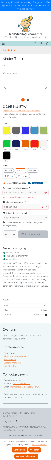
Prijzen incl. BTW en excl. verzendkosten (21, 110)
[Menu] (3, 43)
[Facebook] (16, 421)
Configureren (19, 449)
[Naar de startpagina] (25, 23)
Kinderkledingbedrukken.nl (23, 412)
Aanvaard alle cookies (26, 456)
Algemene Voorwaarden (15, 356)
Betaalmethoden (11, 366)
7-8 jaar (32, 170)
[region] (25, 87)
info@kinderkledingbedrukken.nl (24, 386)
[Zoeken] (34, 43)
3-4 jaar (8, 170)
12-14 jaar (23, 176)
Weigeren (34, 449)
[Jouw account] (41, 43)
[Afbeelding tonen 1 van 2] (23, 100)
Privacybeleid (10, 353)
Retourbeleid (10, 359)
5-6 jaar (20, 170)
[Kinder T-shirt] (25, 87)
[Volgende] (46, 87)
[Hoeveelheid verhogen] (14, 234)
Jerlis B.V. (38, 435)
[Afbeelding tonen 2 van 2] (28, 100)
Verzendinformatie (12, 362)
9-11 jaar (8, 176)
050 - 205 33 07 (21, 383)
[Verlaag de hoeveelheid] (5, 234)
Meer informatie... (39, 444)
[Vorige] (5, 87)
